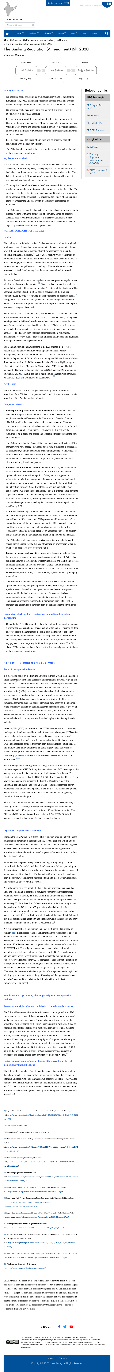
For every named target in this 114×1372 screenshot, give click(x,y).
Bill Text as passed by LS (98, 172)
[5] (21, 374)
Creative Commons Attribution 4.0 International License (73, 1337)
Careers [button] (94, 33)
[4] (11, 333)
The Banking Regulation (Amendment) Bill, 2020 (46, 49)
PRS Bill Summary (96, 130)
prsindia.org (56, 1363)
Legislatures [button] (32, 33)
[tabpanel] (30, 71)
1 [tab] (62, 82)
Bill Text (94, 146)
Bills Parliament (29, 40)
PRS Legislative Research (30, 1337)
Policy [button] (73, 33)
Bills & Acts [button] (47, 33)
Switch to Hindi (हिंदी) (58, 2)
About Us (52, 1358)
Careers (63, 1358)
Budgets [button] (61, 33)
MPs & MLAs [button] (17, 33)
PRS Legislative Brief (94, 107)
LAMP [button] (85, 33)
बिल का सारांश (93, 115)
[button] (7, 33)
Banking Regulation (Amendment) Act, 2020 (96, 158)
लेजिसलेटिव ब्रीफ (94, 122)
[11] (14, 932)
